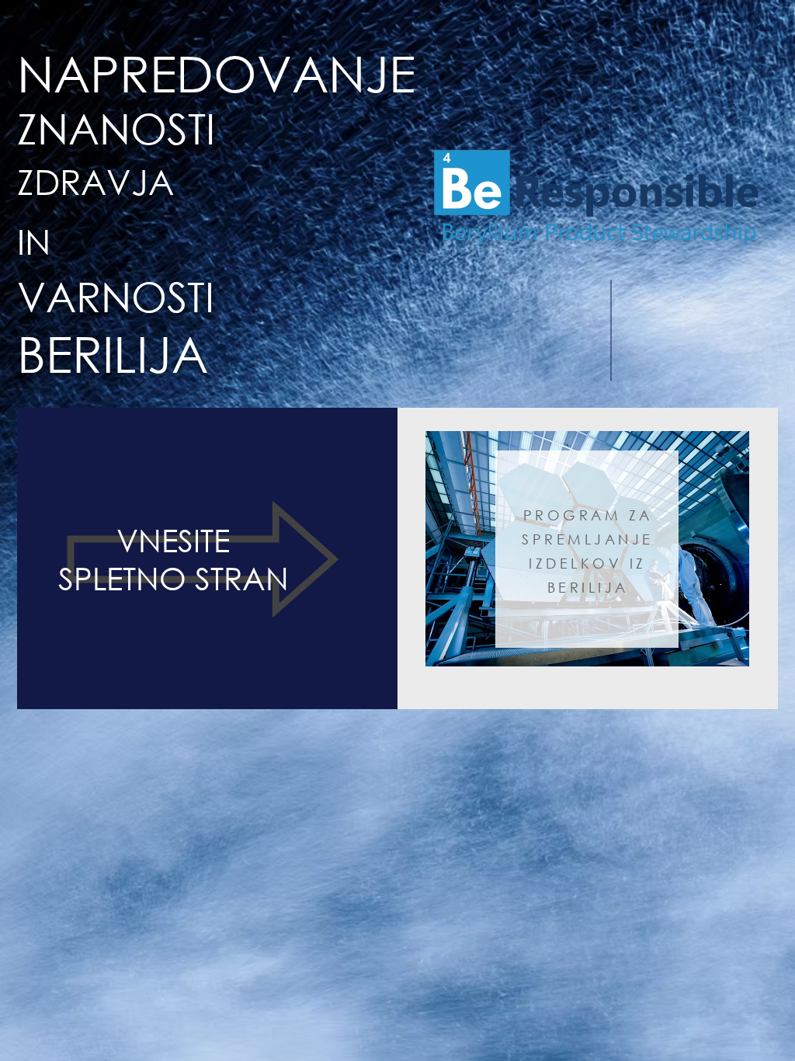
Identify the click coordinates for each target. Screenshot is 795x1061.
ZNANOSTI (116, 128)
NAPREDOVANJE (216, 72)
